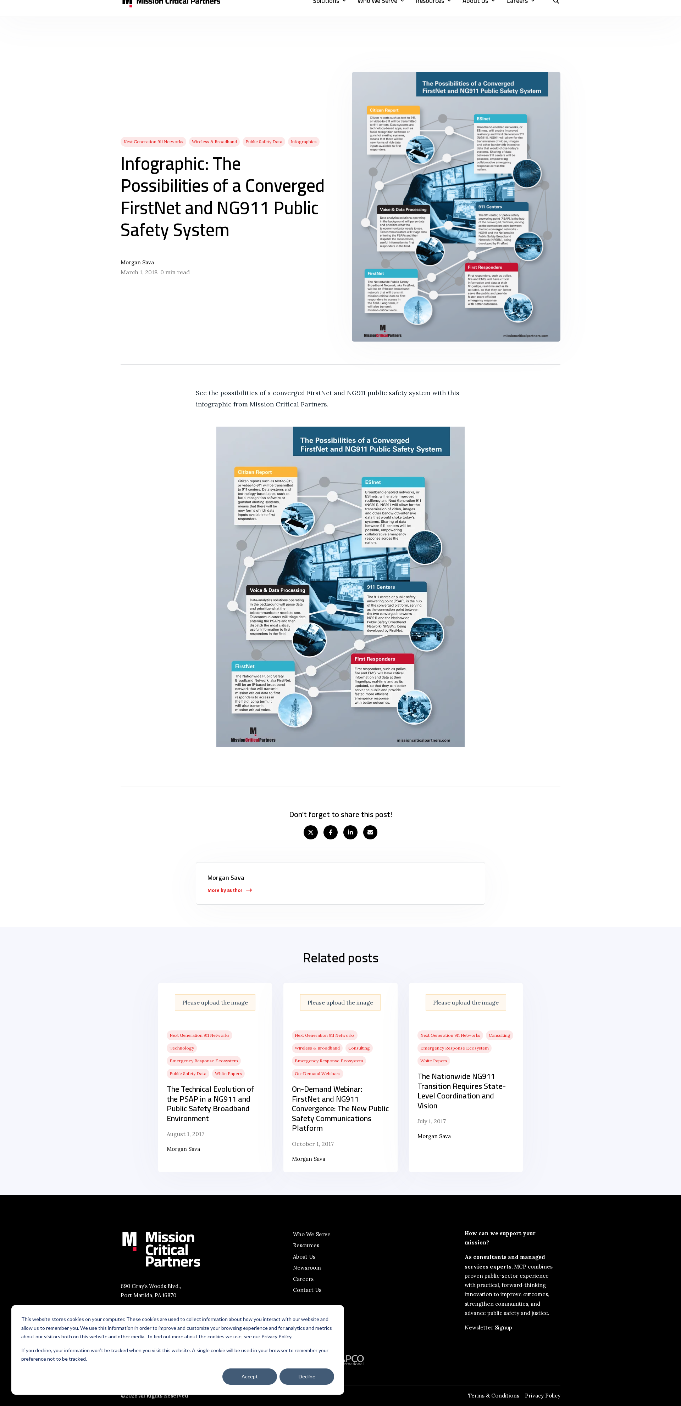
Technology (182, 1048)
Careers (303, 1279)
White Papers (228, 1073)
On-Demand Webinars (317, 1073)
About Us (304, 1256)
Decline (307, 1376)
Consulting (359, 1048)
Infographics (304, 141)
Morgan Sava (137, 262)
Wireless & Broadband (214, 141)
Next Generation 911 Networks (153, 141)
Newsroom (307, 1267)
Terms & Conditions (493, 1395)
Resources (306, 1245)
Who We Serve (312, 1234)
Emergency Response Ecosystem (204, 1060)
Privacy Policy (542, 1395)
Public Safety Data (263, 141)
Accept (250, 1376)
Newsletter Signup (488, 1327)
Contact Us (307, 1290)
